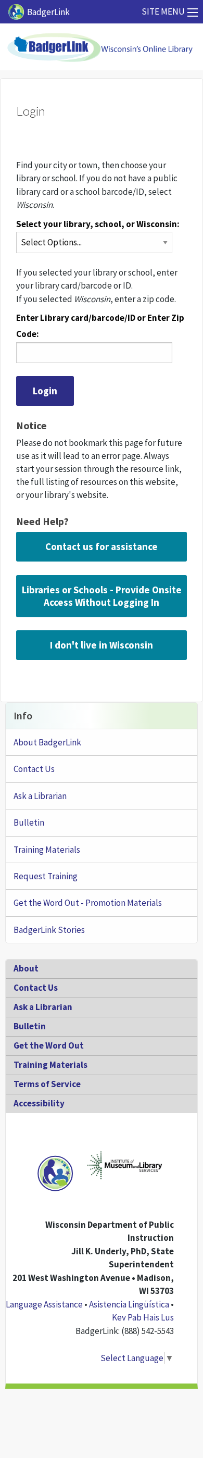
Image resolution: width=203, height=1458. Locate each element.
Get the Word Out (49, 1045)
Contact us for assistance (101, 546)
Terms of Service (47, 1084)
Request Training (46, 876)
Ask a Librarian (40, 796)
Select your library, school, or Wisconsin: (98, 224)
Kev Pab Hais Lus (143, 1317)
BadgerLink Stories (49, 930)
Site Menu (163, 11)
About (26, 968)
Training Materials (47, 849)
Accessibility (39, 1103)
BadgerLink (48, 12)
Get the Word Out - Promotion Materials (88, 902)
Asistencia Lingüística (129, 1304)
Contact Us (34, 769)
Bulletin (29, 822)
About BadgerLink (47, 742)
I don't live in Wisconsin (101, 645)
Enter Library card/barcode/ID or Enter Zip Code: (100, 326)
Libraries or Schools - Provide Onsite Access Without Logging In (102, 595)
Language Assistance (44, 1304)
